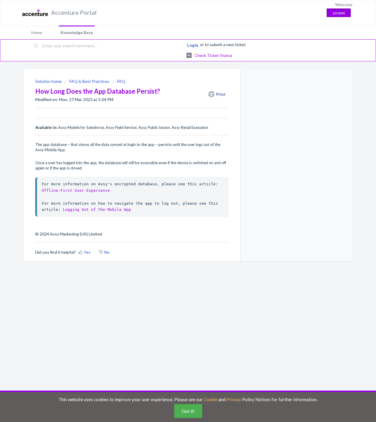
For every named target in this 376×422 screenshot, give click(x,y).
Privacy (233, 399)
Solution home (49, 81)
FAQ (121, 81)
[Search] (36, 46)
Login (193, 45)
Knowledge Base (77, 32)
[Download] (177, 135)
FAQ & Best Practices (89, 81)
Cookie (210, 399)
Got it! (188, 411)
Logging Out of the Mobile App (97, 209)
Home (36, 32)
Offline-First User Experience (76, 190)
